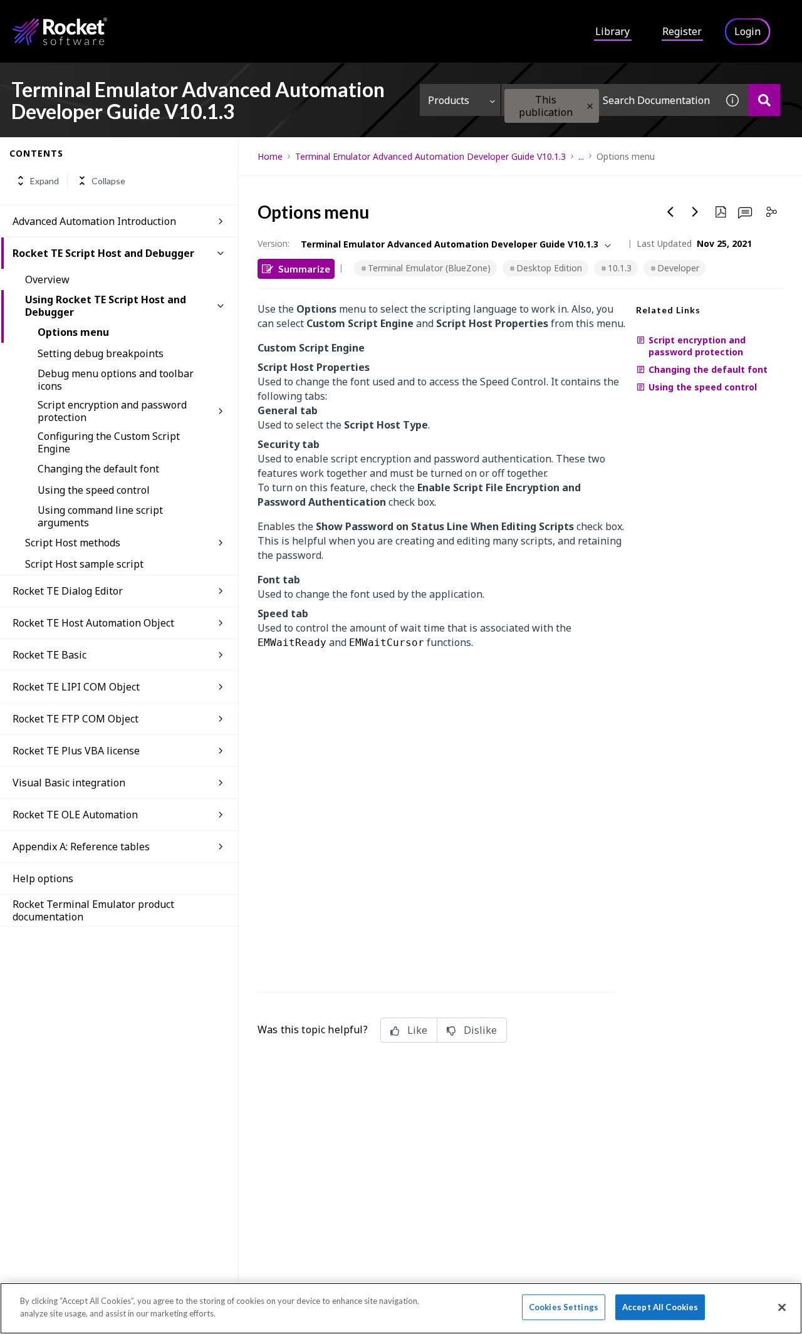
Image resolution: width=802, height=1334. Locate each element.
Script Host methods (72, 543)
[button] (590, 106)
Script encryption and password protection (112, 411)
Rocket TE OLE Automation (75, 814)
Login (747, 31)
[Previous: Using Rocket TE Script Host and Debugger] (670, 211)
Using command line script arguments (100, 516)
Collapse (108, 180)
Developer (678, 268)
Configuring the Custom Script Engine (109, 442)
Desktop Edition (549, 268)
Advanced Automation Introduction (94, 221)
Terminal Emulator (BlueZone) (429, 268)
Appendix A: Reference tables (81, 846)
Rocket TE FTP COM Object (75, 719)
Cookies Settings (563, 1307)
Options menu (73, 332)
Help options (43, 878)
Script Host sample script (84, 564)
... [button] (581, 156)
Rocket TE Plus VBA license (76, 751)
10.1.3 (620, 268)
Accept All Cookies (660, 1307)
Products (448, 100)
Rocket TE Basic (49, 655)
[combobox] (609, 100)
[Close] (782, 1307)
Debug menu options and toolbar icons (116, 379)
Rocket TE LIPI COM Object (76, 687)
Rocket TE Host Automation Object (93, 623)
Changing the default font (98, 469)
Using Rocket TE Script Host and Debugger (105, 305)
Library (612, 31)
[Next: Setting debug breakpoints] (695, 211)
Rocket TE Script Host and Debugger (103, 253)
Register (682, 31)
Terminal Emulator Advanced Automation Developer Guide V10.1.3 (430, 156)
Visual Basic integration (69, 782)
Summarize (304, 268)
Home (270, 156)
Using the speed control (94, 490)
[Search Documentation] (764, 100)
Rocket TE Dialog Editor (68, 591)
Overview (47, 279)
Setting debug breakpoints (101, 353)
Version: (273, 243)
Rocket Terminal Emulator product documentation (93, 910)
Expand (44, 180)
